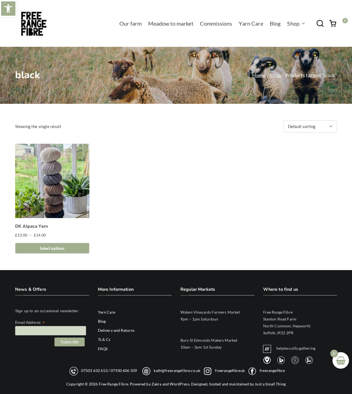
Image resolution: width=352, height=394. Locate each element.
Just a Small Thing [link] (270, 384)
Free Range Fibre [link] (113, 384)
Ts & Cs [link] (104, 339)
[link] (8, 8)
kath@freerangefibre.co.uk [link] (177, 370)
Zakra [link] (157, 384)
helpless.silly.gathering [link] (296, 348)
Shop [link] (293, 23)
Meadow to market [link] (170, 23)
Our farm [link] (130, 23)
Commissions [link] (216, 23)
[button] (302, 23)
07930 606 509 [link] (124, 370)
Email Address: (30, 322)
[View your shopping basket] (333, 23)
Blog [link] (275, 23)
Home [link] (259, 75)
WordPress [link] (179, 384)
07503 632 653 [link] (94, 370)
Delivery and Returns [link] (116, 330)
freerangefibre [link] (272, 370)
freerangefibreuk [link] (229, 370)
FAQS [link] (103, 348)
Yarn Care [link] (251, 23)
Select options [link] (52, 248)
